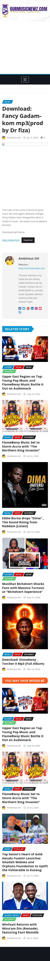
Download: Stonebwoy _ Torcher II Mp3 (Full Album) (23, 661)
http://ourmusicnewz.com (31, 268)
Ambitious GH (14, 137)
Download (28, 240)
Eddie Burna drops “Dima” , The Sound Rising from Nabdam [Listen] (23, 522)
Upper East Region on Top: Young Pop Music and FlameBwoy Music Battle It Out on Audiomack (22, 382)
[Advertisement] (25, 48)
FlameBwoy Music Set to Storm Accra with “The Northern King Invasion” (21, 446)
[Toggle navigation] (25, 79)
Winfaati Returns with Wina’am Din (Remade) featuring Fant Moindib (20, 928)
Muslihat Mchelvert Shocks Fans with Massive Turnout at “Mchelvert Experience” (23, 588)
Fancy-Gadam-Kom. (11, 240)
